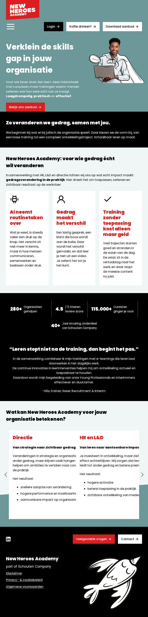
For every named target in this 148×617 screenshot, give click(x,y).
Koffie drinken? (80, 26)
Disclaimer (14, 573)
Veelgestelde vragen (91, 539)
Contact (127, 539)
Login (51, 26)
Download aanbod (120, 26)
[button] (5, 475)
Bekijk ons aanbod (23, 107)
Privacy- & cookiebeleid (24, 580)
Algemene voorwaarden (24, 586)
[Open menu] (10, 26)
